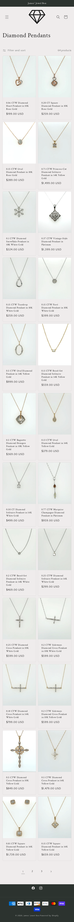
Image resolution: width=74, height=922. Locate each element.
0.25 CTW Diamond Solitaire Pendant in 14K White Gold (54, 578)
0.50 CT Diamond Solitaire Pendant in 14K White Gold (19, 512)
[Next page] (51, 871)
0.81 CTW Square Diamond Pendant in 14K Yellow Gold (19, 846)
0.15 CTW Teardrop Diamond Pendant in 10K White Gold (19, 307)
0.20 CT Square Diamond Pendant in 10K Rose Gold (54, 106)
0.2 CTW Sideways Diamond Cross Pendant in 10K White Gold (54, 648)
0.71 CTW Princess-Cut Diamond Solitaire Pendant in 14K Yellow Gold (54, 174)
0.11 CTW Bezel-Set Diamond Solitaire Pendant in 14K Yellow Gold (53, 375)
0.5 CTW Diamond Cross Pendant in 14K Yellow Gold (52, 780)
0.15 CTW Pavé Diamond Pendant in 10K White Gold (54, 307)
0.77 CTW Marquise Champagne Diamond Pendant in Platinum (52, 512)
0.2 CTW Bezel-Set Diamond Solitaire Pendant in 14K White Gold (17, 580)
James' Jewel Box (31, 916)
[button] (7, 17)
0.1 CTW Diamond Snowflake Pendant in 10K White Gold (17, 241)
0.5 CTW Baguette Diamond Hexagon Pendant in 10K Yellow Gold (18, 445)
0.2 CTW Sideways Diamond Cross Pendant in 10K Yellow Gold (54, 714)
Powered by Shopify (49, 916)
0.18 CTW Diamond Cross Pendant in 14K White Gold (17, 714)
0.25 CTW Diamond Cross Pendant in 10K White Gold (17, 648)
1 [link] (23, 871)
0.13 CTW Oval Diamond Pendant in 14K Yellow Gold (54, 443)
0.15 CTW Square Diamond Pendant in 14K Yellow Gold (54, 846)
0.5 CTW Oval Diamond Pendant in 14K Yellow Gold (19, 374)
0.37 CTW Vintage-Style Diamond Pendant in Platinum (54, 241)
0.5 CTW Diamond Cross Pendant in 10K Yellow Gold (17, 780)
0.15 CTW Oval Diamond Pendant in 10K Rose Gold (19, 172)
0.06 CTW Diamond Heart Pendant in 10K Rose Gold (17, 106)
